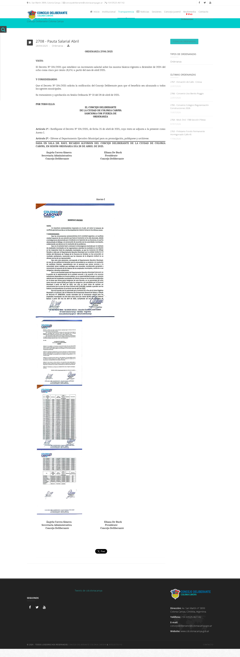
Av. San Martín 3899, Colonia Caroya (44, 2)
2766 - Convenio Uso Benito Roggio (187, 93)
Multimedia (189, 11)
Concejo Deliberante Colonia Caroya (87, 644)
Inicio (95, 11)
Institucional (109, 11)
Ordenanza (175, 61)
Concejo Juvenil (172, 11)
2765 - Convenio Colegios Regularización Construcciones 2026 (189, 107)
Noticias (144, 11)
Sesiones (156, 11)
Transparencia (126, 11)
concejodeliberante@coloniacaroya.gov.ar (84, 2)
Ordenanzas (187, 19)
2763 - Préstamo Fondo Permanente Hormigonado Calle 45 (187, 133)
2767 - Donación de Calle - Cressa (186, 81)
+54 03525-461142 (116, 2)
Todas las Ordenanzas (184, 41)
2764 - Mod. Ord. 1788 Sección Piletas (188, 119)
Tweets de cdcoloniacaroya (88, 590)
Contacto (203, 11)
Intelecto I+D (115, 644)
